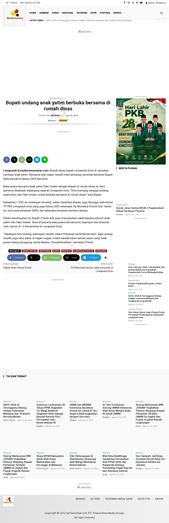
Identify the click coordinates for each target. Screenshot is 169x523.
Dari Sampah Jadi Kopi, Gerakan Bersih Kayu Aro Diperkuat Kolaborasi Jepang (150, 460)
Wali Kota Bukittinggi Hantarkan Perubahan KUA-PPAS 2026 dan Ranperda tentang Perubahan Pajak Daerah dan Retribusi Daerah (117, 463)
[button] (161, 13)
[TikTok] (133, 3)
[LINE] (44, 159)
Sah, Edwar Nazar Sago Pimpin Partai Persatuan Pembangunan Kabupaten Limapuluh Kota (146, 315)
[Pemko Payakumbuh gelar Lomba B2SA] (121, 284)
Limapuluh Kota (135, 309)
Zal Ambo (55, 115)
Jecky (138, 426)
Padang (131, 264)
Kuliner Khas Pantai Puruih (17, 267)
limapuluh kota (83, 251)
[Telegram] (37, 159)
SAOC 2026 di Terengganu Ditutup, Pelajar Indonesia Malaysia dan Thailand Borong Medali (88, 20)
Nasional (63, 120)
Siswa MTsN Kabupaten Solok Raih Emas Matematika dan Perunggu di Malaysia (50, 460)
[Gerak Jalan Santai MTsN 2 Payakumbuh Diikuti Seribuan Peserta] (141, 187)
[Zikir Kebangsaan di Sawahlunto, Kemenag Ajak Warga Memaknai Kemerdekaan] (85, 441)
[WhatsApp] (21, 159)
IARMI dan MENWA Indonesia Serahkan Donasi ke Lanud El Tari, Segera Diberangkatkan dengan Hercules (84, 410)
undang (101, 251)
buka (56, 251)
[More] (105, 257)
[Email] (29, 159)
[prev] (158, 20)
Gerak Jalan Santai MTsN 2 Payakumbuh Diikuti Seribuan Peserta (140, 209)
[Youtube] (141, 3)
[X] (137, 3)
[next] (164, 20)
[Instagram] (129, 3)
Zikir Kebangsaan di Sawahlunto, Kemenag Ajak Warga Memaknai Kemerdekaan (83, 460)
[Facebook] (124, 3)
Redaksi (119, 214)
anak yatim (29, 251)
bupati (66, 251)
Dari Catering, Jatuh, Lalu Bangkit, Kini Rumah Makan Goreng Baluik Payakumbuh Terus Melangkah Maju (146, 269)
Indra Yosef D (9, 420)
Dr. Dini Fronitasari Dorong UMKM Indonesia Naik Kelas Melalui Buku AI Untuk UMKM (117, 409)
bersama (45, 251)
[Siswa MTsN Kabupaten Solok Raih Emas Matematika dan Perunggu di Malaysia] (51, 441)
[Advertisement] (84, 64)
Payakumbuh (122, 205)
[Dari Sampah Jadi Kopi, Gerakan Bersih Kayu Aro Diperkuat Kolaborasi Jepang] (151, 441)
